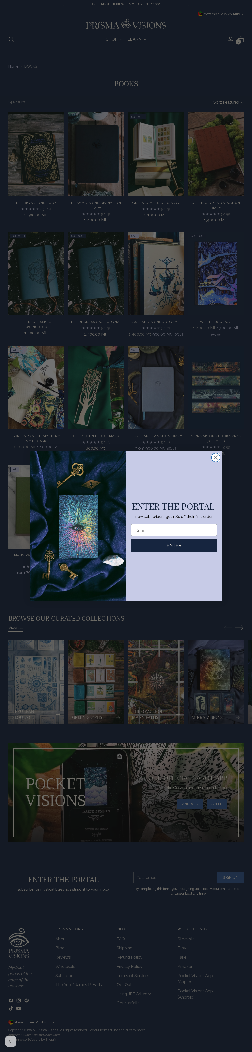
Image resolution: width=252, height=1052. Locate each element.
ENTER (174, 545)
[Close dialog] (215, 457)
